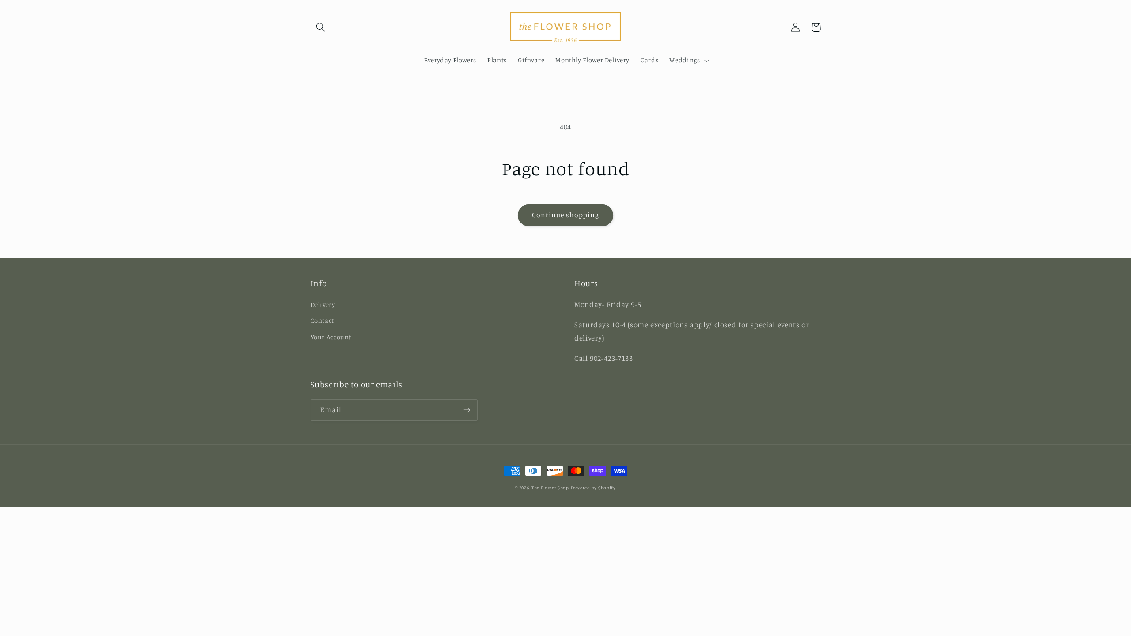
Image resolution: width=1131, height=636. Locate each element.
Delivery (323, 304)
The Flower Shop (550, 487)
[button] (321, 27)
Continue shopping (566, 215)
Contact (322, 320)
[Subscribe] (466, 410)
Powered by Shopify (593, 487)
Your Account (331, 337)
